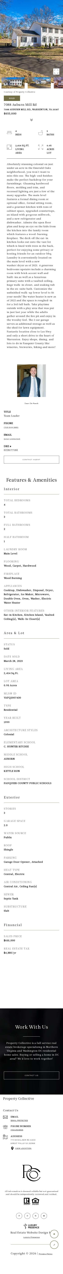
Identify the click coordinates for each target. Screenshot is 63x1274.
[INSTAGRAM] (27, 1216)
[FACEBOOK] (19, 1216)
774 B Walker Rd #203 (23, 1140)
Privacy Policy (45, 1254)
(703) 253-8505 (17, 1130)
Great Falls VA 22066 (23, 1143)
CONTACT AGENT (31, 459)
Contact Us (31, 1075)
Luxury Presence (31, 1237)
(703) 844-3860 (11, 427)
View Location (23, 1148)
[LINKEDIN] (36, 1216)
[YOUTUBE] (44, 1216)
